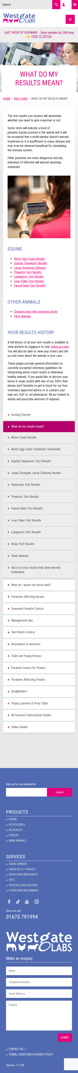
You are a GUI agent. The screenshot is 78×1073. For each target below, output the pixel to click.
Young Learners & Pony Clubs (29, 703)
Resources (16, 830)
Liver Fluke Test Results (29, 281)
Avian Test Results (22, 544)
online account (60, 347)
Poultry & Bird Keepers (23, 885)
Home (6, 98)
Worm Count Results (24, 437)
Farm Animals (22, 316)
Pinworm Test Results (28, 272)
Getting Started (20, 415)
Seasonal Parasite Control (27, 609)
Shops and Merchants (23, 874)
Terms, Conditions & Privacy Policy (31, 1054)
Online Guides (19, 727)
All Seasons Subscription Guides (31, 715)
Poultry (14, 835)
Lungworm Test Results (29, 276)
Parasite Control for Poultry (28, 668)
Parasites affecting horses (27, 597)
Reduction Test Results (25, 485)
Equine (13, 819)
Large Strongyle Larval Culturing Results (36, 473)
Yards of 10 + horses (22, 869)
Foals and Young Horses (26, 656)
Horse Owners (18, 863)
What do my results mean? (27, 426)
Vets (12, 879)
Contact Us (16, 1049)
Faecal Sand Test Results (30, 285)
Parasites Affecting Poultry (28, 680)
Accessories (17, 824)
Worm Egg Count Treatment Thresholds (36, 449)
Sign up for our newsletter (21, 784)
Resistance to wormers (25, 644)
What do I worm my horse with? (31, 585)
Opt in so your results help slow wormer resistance (36, 570)
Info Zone (20, 98)
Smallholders (19, 691)
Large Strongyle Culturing (30, 268)
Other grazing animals (24, 890)
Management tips (22, 620)
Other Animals (19, 556)
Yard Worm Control (23, 632)
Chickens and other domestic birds (35, 312)
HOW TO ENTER (41, 36)
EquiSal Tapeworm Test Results (31, 461)
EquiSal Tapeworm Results (30, 263)
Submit (60, 792)
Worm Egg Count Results (29, 259)
